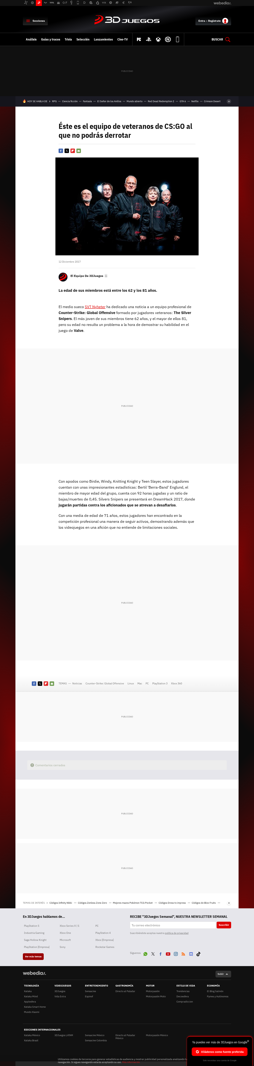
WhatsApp (145, 953)
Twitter (67, 151)
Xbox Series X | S (69, 925)
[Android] (177, 39)
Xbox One (65, 933)
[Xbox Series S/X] (158, 39)
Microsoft (65, 940)
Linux (131, 683)
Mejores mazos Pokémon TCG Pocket (133, 902)
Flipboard (72, 151)
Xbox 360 (176, 683)
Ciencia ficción (70, 101)
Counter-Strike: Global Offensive (105, 683)
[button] (88, 276)
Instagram (176, 953)
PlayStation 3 (160, 683)
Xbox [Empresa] (104, 940)
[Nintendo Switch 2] (168, 39)
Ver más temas (33, 956)
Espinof (89, 996)
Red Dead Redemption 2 (161, 101)
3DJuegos (127, 20)
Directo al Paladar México (125, 1037)
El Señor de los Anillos (109, 101)
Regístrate (214, 20)
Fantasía (87, 101)
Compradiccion (184, 1001)
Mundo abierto (134, 101)
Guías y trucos (50, 39)
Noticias (77, 683)
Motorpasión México (157, 1035)
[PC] (139, 39)
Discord (191, 953)
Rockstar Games (104, 947)
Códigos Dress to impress (172, 902)
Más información (131, 1062)
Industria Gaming (34, 933)
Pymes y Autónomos (217, 996)
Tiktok (198, 953)
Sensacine (90, 991)
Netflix (195, 101)
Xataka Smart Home (35, 1006)
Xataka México (32, 1035)
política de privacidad (177, 933)
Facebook (61, 151)
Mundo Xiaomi (31, 1012)
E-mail (78, 151)
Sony (62, 947)
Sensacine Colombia (96, 1040)
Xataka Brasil (31, 1040)
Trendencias (182, 991)
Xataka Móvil (31, 996)
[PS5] (148, 39)
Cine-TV (122, 39)
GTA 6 (183, 101)
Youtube (168, 953)
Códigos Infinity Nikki (61, 902)
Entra (201, 20)
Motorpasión (153, 991)
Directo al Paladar (125, 991)
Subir (221, 974)
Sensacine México (94, 1035)
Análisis (31, 39)
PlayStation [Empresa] (36, 947)
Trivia (68, 39)
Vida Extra (60, 996)
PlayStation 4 (103, 933)
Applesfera (30, 1001)
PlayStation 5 (31, 925)
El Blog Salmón (215, 991)
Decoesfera (182, 996)
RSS (183, 953)
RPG (54, 101)
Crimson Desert (212, 101)
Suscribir (224, 925)
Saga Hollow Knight (35, 940)
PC (147, 683)
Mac (139, 683)
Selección (82, 39)
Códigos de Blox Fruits (204, 902)
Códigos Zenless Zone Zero (92, 902)
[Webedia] (34, 973)
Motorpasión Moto (156, 996)
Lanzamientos (103, 39)
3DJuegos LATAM (63, 1035)
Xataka (28, 991)
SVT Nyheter (95, 306)
